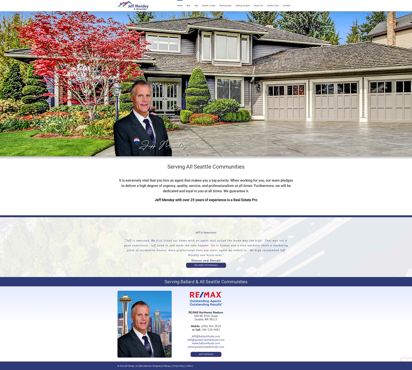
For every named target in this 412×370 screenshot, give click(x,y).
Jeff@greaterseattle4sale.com (206, 340)
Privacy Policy (178, 366)
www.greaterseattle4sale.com (206, 347)
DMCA (189, 366)
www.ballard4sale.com (206, 343)
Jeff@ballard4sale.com (206, 336)
